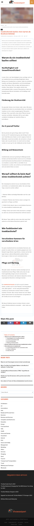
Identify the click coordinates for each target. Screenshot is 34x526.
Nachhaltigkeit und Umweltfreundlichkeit (15, 338)
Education (3, 422)
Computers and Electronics (8, 419)
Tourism (3, 458)
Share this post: (10, 350)
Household (4, 435)
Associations (4, 408)
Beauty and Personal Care (7, 412)
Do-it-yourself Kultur (11, 341)
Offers (2, 449)
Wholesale (3, 468)
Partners (26, 522)
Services (3, 451)
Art (1, 29)
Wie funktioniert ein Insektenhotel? (12, 346)
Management (4, 445)
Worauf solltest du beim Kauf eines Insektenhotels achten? (18, 344)
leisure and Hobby (5, 442)
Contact (20, 524)
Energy (2, 424)
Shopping (3, 454)
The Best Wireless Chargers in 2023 (9, 491)
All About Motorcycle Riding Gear (9, 499)
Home (5, 522)
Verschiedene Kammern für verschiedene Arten (17, 347)
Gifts (2, 428)
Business (3, 415)
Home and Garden (5, 433)
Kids (2, 440)
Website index (14, 524)
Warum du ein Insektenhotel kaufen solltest (14, 336)
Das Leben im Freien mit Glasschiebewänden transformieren (16, 381)
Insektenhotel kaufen (9, 284)
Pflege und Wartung (11, 349)
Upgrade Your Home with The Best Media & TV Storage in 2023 (16, 495)
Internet (3, 438)
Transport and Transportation (8, 461)
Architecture (4, 403)
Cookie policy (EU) (12, 522)
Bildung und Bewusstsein (12, 342)
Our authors (20, 522)
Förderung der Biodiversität (13, 339)
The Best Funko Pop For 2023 (8, 484)
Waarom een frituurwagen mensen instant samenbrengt (15, 362)
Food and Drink (5, 426)
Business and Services (7, 417)
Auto (2, 410)
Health (2, 431)
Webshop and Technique (7, 465)
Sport (2, 456)
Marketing (3, 447)
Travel (2, 463)
